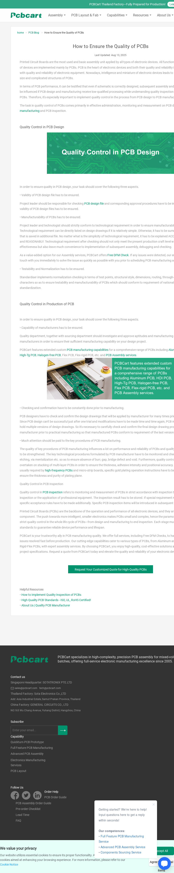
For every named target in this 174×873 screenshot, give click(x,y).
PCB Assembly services (121, 355)
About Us (164, 15)
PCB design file (94, 203)
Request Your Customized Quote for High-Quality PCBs (111, 569)
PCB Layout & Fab (84, 15)
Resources (141, 15)
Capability (17, 736)
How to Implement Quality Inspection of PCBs (51, 594)
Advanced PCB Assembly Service (123, 847)
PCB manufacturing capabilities (87, 349)
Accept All (161, 851)
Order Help (51, 791)
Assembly (55, 15)
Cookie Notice (9, 864)
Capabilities (116, 15)
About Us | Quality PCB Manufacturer (45, 605)
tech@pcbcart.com (50, 688)
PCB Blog (34, 32)
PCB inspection (53, 492)
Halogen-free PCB (49, 355)
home (20, 32)
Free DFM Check (118, 255)
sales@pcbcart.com (26, 688)
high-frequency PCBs (59, 470)
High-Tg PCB (28, 355)
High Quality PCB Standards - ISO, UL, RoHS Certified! (56, 600)
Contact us (18, 677)
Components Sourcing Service (121, 852)
